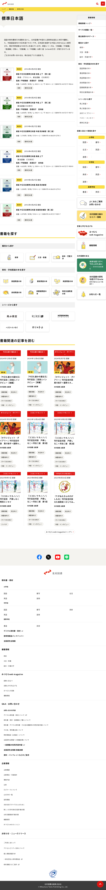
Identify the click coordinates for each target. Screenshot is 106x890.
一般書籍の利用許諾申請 (13, 745)
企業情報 (5, 763)
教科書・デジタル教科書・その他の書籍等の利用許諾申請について (26, 725)
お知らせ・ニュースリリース (14, 833)
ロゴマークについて (10, 790)
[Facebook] (39, 557)
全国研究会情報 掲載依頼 (13, 750)
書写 (97, 142)
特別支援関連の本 (87, 92)
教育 (18, 88)
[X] (48, 557)
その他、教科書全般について (13, 730)
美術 (85, 174)
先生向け (14, 392)
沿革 (5, 785)
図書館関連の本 (86, 87)
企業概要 (7, 770)
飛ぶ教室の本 (85, 108)
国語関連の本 (85, 68)
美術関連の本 (85, 83)
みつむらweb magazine (12, 674)
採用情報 (7, 799)
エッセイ (4, 524)
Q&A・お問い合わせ (10, 704)
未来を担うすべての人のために (14, 804)
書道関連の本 (85, 73)
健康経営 (7, 819)
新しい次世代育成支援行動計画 (14, 809)
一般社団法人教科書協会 (12, 859)
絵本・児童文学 (86, 57)
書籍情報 (11, 9)
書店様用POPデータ (86, 36)
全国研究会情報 (10, 641)
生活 (85, 150)
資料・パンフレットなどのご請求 (16, 755)
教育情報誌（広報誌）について (14, 735)
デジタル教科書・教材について (14, 715)
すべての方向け (6, 401)
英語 (97, 150)
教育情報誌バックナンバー (14, 636)
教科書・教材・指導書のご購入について (17, 720)
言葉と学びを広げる (10, 685)
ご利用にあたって (10, 842)
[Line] (66, 557)
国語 (85, 142)
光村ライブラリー (87, 113)
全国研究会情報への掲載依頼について (16, 740)
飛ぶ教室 (83, 104)
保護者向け (5, 396)
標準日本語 (28, 88)
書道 (85, 192)
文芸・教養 (84, 52)
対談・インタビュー (8, 405)
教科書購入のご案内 (10, 864)
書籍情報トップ (84, 23)
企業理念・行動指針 (10, 775)
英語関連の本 (85, 78)
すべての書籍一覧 (85, 30)
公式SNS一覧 (8, 794)
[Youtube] (57, 557)
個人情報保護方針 (10, 853)
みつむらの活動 (9, 690)
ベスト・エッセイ (87, 118)
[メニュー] (103, 4)
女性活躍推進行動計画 (11, 814)
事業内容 (7, 780)
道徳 (85, 157)
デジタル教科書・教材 (12, 631)
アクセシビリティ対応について (14, 848)
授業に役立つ (8, 681)
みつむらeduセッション (12, 824)
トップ (3, 9)
